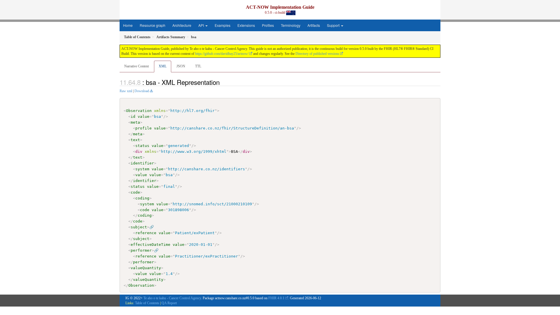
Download (141, 91)
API (201, 25)
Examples (222, 25)
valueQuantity (146, 268)
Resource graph (152, 25)
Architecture (181, 25)
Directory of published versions (317, 54)
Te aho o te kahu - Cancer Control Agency (172, 298)
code (135, 192)
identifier (142, 163)
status (142, 146)
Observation (139, 110)
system (142, 169)
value (143, 116)
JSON (180, 66)
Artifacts (313, 25)
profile (143, 128)
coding (142, 198)
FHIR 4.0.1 (276, 298)
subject (139, 227)
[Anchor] (223, 82)
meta (135, 122)
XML (163, 66)
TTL (198, 66)
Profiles (268, 25)
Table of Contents (147, 303)
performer (141, 250)
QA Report (169, 303)
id (133, 116)
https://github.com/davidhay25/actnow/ (222, 54)
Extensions (246, 25)
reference (145, 233)
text (135, 140)
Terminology (290, 25)
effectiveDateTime (150, 244)
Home (128, 25)
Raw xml (126, 91)
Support (333, 25)
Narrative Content (136, 66)
